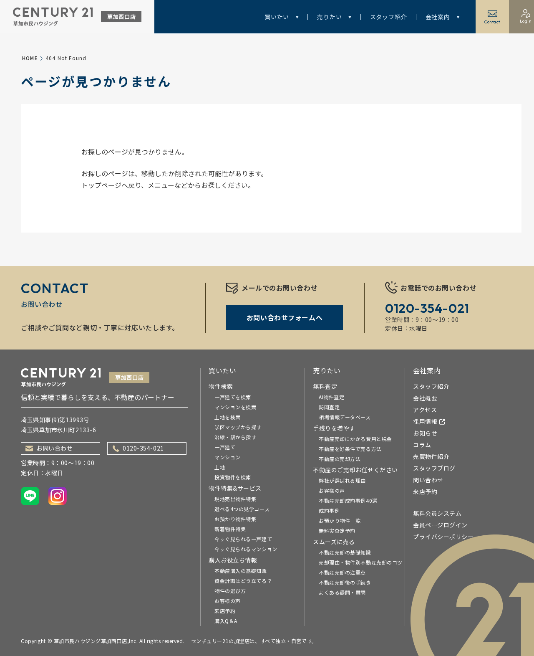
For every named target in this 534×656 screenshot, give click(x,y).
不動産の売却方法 (339, 458)
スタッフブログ (434, 468)
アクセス (425, 409)
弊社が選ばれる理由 (342, 480)
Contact (492, 22)
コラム (422, 445)
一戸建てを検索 (232, 396)
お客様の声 (227, 600)
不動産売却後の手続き (345, 582)
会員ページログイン (440, 525)
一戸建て (224, 447)
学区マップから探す (238, 427)
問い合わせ (428, 480)
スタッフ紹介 (388, 17)
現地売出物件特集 (235, 498)
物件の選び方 (230, 590)
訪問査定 (329, 406)
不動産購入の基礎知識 (240, 570)
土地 (219, 467)
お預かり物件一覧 (339, 520)
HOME (30, 57)
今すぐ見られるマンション (245, 548)
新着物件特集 (230, 528)
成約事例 (329, 510)
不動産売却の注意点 (342, 572)
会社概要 (425, 398)
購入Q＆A (225, 620)
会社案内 (438, 17)
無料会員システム (437, 513)
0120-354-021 (143, 448)
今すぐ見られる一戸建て (243, 538)
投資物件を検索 (232, 477)
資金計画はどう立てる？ (243, 580)
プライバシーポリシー (443, 536)
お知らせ (425, 433)
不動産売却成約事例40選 (348, 500)
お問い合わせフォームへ (284, 317)
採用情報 (425, 421)
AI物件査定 (331, 396)
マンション (227, 457)
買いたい (276, 17)
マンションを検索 (235, 406)
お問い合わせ (54, 448)
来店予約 (224, 610)
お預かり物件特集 (235, 518)
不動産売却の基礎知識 (345, 552)
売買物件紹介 (431, 456)
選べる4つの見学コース (242, 508)
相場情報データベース (345, 416)
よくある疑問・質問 (342, 592)
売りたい (329, 17)
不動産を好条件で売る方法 (350, 448)
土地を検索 (227, 416)
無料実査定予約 (337, 530)
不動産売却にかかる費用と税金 (355, 438)
